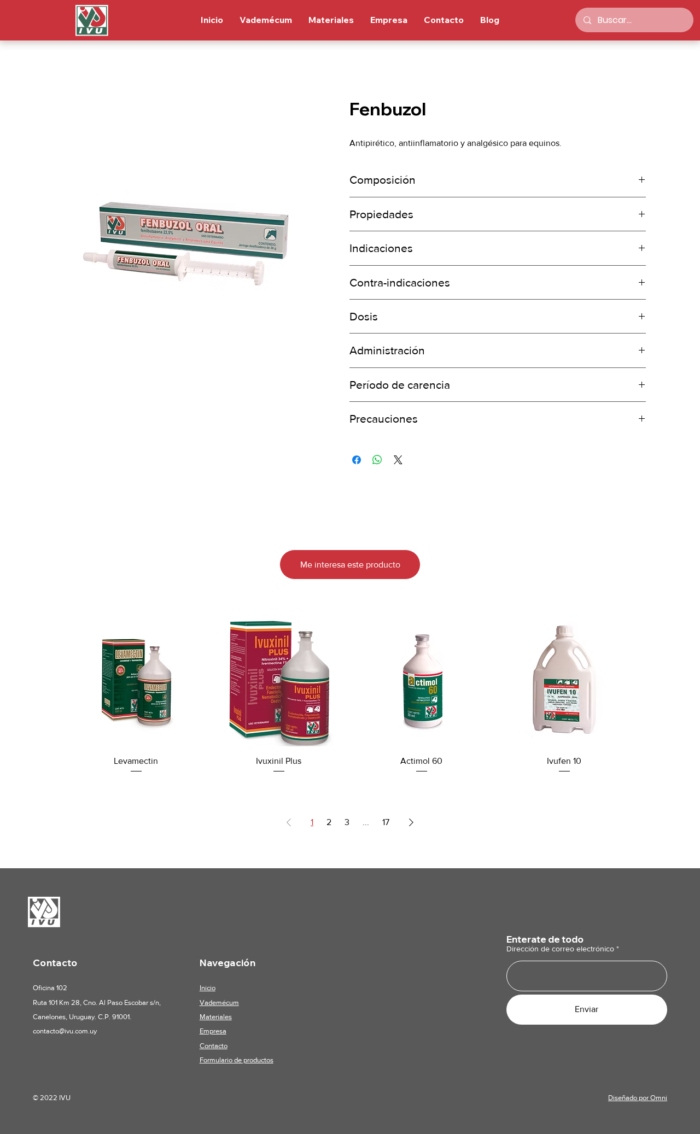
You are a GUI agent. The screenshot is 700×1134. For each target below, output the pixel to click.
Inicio (207, 988)
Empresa (213, 1031)
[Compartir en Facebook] (356, 459)
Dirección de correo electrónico (560, 948)
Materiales (216, 1017)
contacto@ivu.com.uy (65, 1031)
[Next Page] (411, 822)
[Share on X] (398, 459)
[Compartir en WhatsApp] (377, 459)
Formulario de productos (236, 1060)
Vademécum (219, 1002)
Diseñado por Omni (637, 1098)
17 (385, 822)
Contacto (214, 1046)
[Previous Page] (288, 822)
